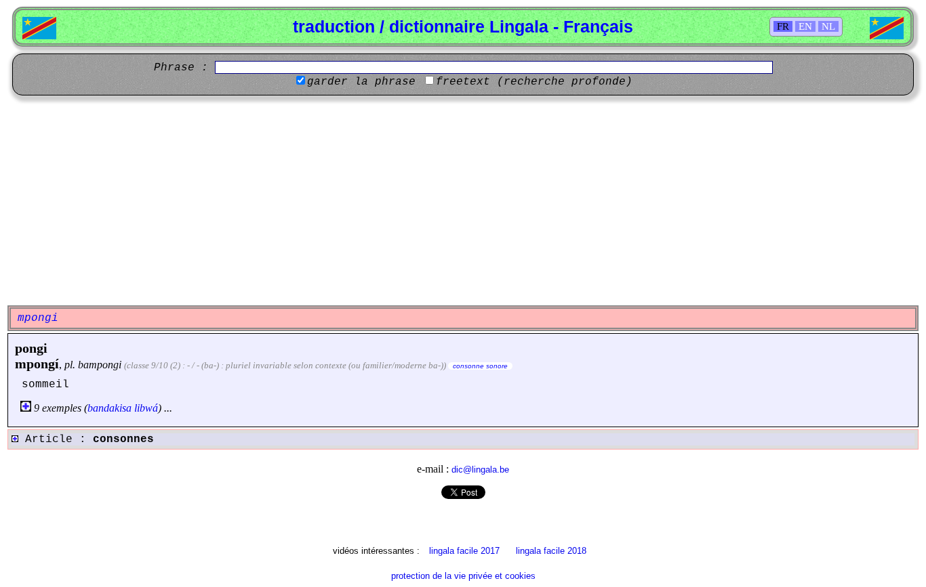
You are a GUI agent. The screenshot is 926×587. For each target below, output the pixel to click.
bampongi (99, 364)
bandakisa (109, 408)
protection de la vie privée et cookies (463, 576)
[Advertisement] (463, 200)
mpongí (37, 363)
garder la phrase (361, 82)
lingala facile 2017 (464, 551)
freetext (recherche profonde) (534, 82)
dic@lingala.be (480, 469)
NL (828, 26)
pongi (31, 348)
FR (783, 26)
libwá (146, 408)
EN (805, 26)
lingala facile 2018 (551, 551)
